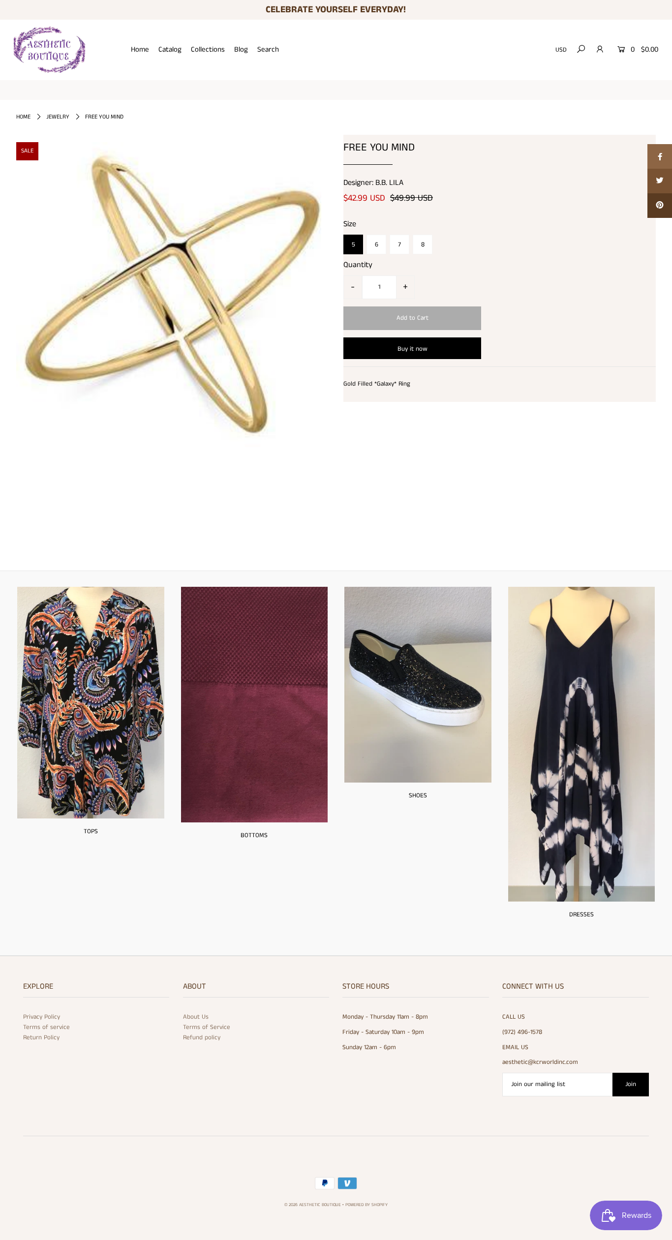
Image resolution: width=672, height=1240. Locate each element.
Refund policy (201, 1037)
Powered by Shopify (366, 1205)
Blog (241, 49)
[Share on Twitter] (659, 181)
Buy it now (412, 349)
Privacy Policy (41, 1017)
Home (140, 49)
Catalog (170, 49)
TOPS (91, 831)
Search (268, 49)
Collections (208, 49)
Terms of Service (206, 1027)
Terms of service (46, 1027)
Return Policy (41, 1037)
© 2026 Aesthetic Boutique (312, 1205)
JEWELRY (57, 117)
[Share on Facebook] (659, 156)
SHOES (418, 795)
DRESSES (581, 914)
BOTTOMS (254, 835)
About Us (196, 1017)
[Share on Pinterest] (659, 205)
